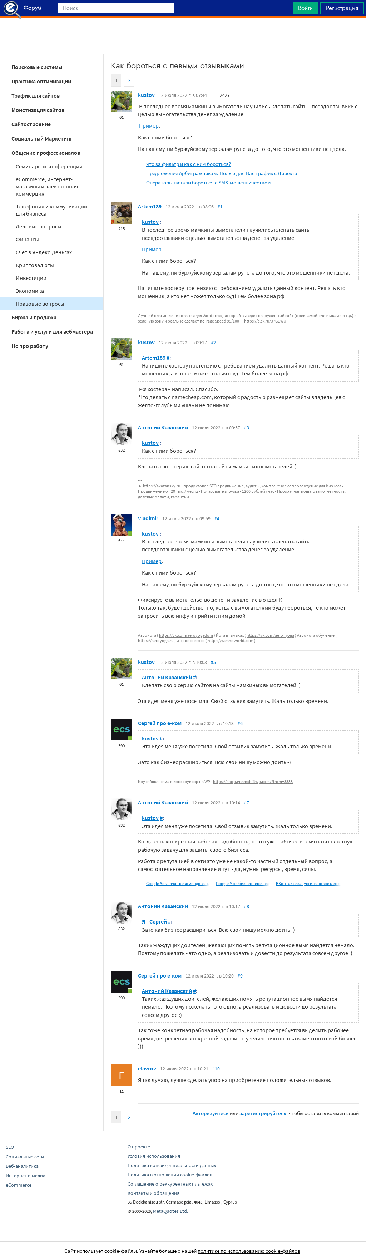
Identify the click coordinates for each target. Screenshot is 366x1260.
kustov (146, 94)
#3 (246, 427)
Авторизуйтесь (211, 1113)
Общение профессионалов (45, 152)
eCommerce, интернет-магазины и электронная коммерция (47, 186)
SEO (10, 1147)
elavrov (147, 1068)
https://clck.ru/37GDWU (265, 321)
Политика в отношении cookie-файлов (170, 1174)
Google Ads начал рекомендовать (177, 883)
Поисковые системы (36, 66)
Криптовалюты (35, 265)
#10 (216, 1068)
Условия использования (154, 1156)
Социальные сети (25, 1156)
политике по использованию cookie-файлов (249, 1250)
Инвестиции (31, 277)
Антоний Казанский (163, 427)
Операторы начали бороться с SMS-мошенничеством (208, 182)
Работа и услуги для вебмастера (52, 331)
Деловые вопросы (38, 226)
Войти (305, 8)
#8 (246, 906)
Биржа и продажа (33, 317)
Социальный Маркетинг (42, 138)
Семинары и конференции (49, 166)
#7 (246, 802)
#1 (220, 206)
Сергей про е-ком (160, 723)
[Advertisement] (183, 36)
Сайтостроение (31, 124)
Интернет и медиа (25, 1175)
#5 (213, 662)
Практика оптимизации (41, 81)
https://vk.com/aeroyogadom (186, 635)
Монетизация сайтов (37, 109)
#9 (240, 976)
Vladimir (148, 518)
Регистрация (342, 8)
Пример (149, 125)
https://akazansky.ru (161, 485)
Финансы (27, 239)
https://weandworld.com (230, 640)
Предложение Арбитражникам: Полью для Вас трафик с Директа (221, 173)
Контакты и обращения (153, 1193)
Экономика (30, 290)
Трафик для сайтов (35, 95)
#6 (240, 723)
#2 (213, 342)
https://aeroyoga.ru (156, 640)
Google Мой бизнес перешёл (242, 883)
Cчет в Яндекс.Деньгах (44, 252)
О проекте (139, 1146)
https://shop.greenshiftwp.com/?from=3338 (253, 781)
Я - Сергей (154, 921)
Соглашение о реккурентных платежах (170, 1184)
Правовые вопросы (40, 303)
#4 (216, 518)
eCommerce (18, 1185)
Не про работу (29, 345)
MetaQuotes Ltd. (170, 1211)
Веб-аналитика (22, 1166)
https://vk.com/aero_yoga (270, 635)
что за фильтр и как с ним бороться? (188, 164)
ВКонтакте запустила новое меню (308, 883)
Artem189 (150, 206)
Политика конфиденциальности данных (172, 1165)
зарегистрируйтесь (262, 1113)
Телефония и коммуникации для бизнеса (51, 210)
